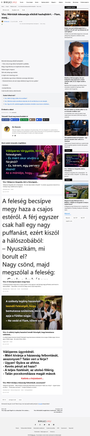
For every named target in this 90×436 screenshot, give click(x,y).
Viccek (23, 10)
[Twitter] (44, 424)
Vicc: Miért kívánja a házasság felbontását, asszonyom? (24, 383)
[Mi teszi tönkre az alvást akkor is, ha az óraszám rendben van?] (76, 100)
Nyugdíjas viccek (15, 10)
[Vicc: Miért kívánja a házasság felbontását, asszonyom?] (32, 364)
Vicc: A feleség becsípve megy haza (16, 282)
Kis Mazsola (6, 21)
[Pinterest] (49, 424)
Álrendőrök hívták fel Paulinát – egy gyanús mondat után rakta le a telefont (76, 139)
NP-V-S (4, 399)
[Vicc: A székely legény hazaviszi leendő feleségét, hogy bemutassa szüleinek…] (32, 313)
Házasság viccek (6, 189)
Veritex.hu (52, 431)
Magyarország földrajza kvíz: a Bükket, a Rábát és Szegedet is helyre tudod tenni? (76, 202)
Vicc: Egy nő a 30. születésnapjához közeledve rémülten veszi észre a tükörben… (27, 104)
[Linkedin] (15, 135)
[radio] (2, 112)
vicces (20, 399)
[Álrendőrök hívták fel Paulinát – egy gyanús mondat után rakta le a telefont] (76, 128)
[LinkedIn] (53, 424)
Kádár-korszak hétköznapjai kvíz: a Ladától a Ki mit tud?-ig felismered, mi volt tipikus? (76, 30)
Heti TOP (75, 217)
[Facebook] (12, 135)
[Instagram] (40, 424)
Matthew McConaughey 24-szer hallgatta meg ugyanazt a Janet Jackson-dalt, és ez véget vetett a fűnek (75, 80)
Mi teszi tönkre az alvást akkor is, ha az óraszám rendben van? (76, 110)
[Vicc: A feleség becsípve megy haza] (32, 237)
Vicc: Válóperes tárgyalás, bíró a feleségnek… (20, 182)
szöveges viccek (12, 399)
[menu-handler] (1, 2)
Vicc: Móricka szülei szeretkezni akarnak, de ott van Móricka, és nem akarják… (26, 101)
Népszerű (68, 217)
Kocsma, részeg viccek (15, 390)
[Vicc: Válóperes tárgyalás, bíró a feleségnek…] (32, 162)
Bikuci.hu (33, 435)
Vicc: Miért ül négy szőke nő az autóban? (16, 98)
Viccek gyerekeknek (28, 390)
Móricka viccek (6, 10)
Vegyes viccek (6, 341)
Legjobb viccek (69, 221)
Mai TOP (83, 217)
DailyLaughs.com (44, 431)
